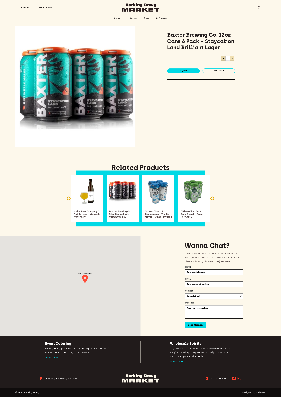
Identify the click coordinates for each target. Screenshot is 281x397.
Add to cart (219, 71)
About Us (25, 7)
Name (188, 267)
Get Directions (45, 7)
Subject (189, 291)
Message (189, 303)
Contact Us (50, 357)
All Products (161, 18)
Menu (146, 18)
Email (188, 279)
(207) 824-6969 (218, 378)
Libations (133, 18)
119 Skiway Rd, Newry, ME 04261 (60, 378)
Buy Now (183, 71)
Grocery (118, 18)
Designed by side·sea (254, 392)
